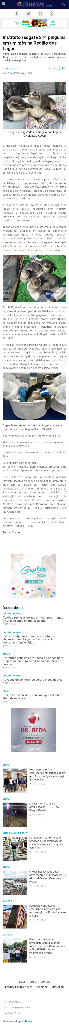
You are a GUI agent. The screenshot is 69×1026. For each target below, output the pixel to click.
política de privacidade (18, 987)
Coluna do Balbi (12, 614)
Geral (6, 691)
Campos (7, 901)
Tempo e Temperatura (15, 833)
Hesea (28, 1021)
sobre (33, 981)
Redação (59, 68)
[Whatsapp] (52, 13)
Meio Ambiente (11, 69)
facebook (42, 987)
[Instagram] (40, 13)
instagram (58, 987)
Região (6, 654)
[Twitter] (28, 13)
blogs (22, 981)
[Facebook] (16, 13)
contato (46, 981)
